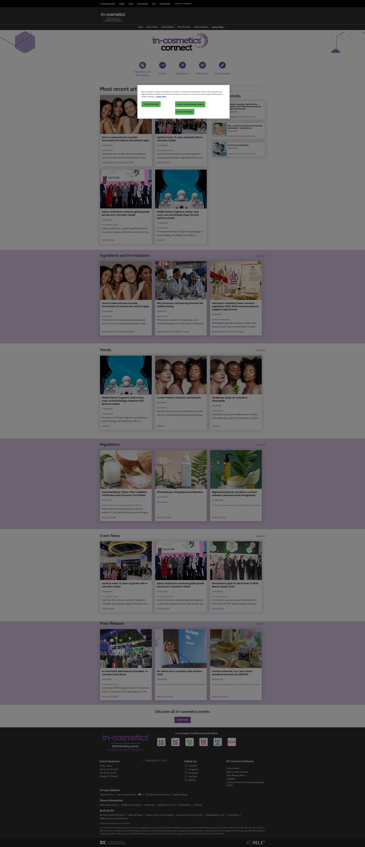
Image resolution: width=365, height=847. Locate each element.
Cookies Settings (151, 104)
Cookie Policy (161, 96)
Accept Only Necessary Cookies (190, 104)
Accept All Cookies (185, 112)
